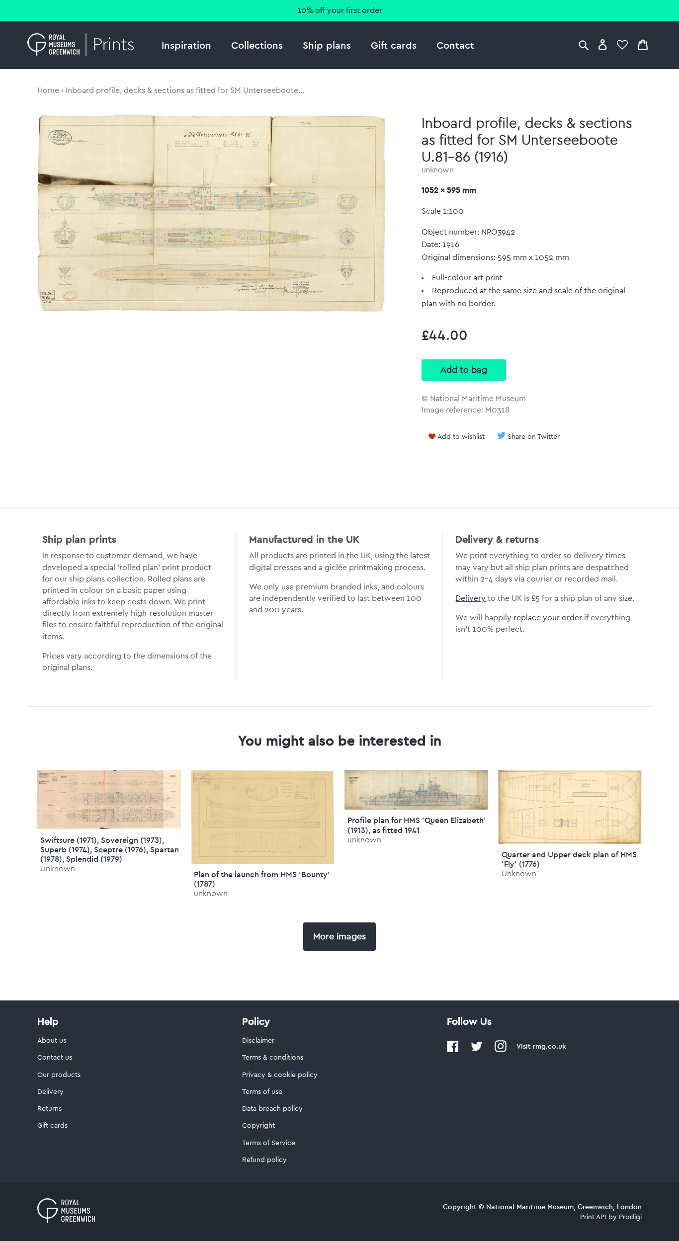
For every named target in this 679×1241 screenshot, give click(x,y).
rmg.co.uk (549, 1046)
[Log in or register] (602, 44)
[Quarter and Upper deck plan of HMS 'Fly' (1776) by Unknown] (570, 842)
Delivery (470, 598)
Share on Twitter (534, 436)
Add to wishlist (461, 436)
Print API (593, 1217)
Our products (59, 1075)
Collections (257, 45)
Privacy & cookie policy (280, 1075)
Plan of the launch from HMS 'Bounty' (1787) (262, 879)
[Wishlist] (622, 44)
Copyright (258, 1125)
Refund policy (264, 1160)
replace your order (547, 618)
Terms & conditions (272, 1057)
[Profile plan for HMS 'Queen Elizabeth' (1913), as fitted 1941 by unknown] (416, 808)
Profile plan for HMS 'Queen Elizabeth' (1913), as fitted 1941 (416, 824)
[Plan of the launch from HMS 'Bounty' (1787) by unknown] (263, 862)
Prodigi (630, 1217)
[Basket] (643, 44)
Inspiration (186, 45)
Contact (455, 45)
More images (339, 936)
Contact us (54, 1057)
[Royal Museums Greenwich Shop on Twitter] (477, 1050)
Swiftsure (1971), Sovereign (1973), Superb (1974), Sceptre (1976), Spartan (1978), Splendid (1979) (109, 849)
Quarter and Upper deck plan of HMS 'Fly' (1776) (569, 859)
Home (48, 90)
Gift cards (394, 45)
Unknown (57, 868)
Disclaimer (258, 1040)
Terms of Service (268, 1143)
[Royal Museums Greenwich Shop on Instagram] (501, 1050)
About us (51, 1040)
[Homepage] (83, 45)
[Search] (584, 44)
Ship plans (327, 45)
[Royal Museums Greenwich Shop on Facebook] (453, 1050)
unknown (438, 170)
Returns (49, 1108)
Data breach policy (272, 1108)
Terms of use (262, 1091)
